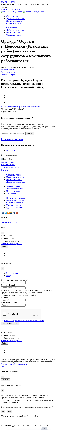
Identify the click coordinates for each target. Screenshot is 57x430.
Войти (4, 9)
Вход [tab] (8, 275)
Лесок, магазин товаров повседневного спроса (22, 107)
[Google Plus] (17, 212)
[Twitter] (5, 212)
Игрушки (10, 150)
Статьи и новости (10, 167)
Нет (9, 412)
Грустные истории (14, 207)
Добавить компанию (15, 18)
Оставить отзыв (13, 23)
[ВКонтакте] (3, 212)
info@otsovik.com (9, 222)
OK (2, 366)
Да (3, 412)
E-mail (4, 235)
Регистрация (14, 9)
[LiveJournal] (14, 212)
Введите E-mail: (8, 285)
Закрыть (5, 380)
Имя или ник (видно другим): (15, 280)
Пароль (4, 238)
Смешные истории (14, 203)
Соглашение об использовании (15, 364)
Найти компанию (14, 21)
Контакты (6, 170)
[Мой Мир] (11, 212)
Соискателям (12, 16)
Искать (30, 133)
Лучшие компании (14, 189)
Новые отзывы (13, 191)
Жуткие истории (13, 205)
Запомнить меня (11, 241)
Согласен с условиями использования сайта (24, 321)
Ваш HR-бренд (8, 164)
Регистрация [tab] (12, 273)
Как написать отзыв (15, 177)
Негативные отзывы (15, 198)
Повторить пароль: (9, 302)
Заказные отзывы (14, 193)
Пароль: (5, 297)
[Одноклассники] (8, 212)
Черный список (13, 186)
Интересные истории (16, 200)
